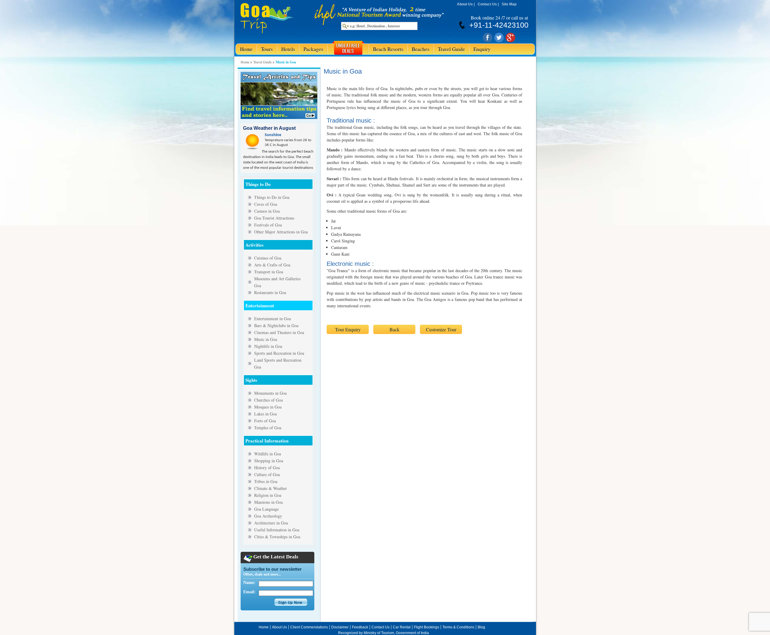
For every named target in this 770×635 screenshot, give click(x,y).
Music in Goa (265, 339)
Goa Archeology (268, 516)
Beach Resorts (388, 49)
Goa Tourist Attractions (274, 218)
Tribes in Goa (265, 481)
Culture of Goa (267, 474)
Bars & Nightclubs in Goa (276, 325)
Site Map (509, 4)
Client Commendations (309, 627)
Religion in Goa (267, 495)
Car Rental (402, 627)
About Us (465, 4)
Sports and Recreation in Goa (279, 353)
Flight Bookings (426, 627)
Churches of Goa (268, 400)
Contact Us (487, 4)
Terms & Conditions (458, 627)
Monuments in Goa (270, 393)
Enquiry (482, 49)
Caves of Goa (265, 204)
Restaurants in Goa (270, 292)
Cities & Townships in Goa (277, 536)
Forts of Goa (265, 421)
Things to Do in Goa (271, 197)
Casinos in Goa (267, 211)
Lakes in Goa (265, 414)
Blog (481, 627)
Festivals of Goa (268, 225)
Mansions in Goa (268, 502)
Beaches (421, 49)
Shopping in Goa (268, 460)
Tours (267, 49)
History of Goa (267, 467)
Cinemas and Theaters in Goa (279, 332)
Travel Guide (451, 49)
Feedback (360, 627)
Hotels (288, 49)
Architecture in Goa (271, 523)
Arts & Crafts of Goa (272, 265)
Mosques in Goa (268, 407)
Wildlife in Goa (267, 454)
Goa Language (266, 509)
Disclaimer (340, 627)
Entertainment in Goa (272, 318)
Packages (313, 49)
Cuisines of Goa (267, 258)
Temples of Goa (267, 427)
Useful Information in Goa (276, 530)
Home (246, 49)
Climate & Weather (270, 488)
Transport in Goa (268, 272)
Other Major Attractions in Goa (281, 232)
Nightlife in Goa (268, 346)
